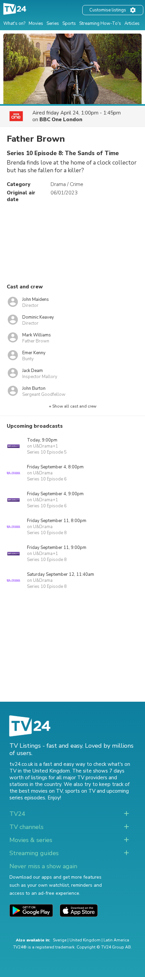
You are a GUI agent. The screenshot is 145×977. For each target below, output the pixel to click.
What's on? (14, 23)
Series (53, 23)
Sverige (59, 940)
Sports (69, 23)
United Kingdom (84, 940)
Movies (36, 23)
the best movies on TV (36, 791)
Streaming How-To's (100, 23)
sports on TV (80, 791)
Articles (132, 23)
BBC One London (60, 119)
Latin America (116, 940)
